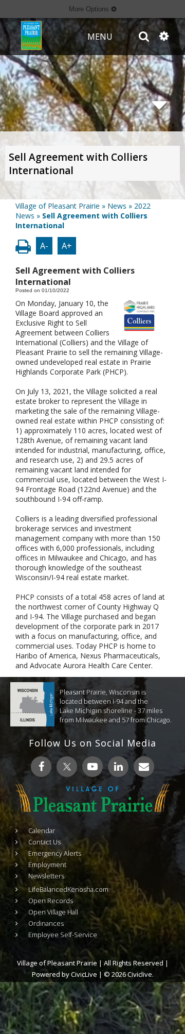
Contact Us (44, 841)
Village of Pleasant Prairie (57, 206)
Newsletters (46, 875)
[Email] (144, 766)
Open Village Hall (53, 912)
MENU (100, 36)
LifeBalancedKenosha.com (68, 889)
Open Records (50, 900)
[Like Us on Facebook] (41, 766)
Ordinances (46, 923)
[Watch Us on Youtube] (92, 766)
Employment (47, 864)
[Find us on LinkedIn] (118, 766)
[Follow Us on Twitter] (67, 766)
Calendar (41, 830)
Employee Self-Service (62, 934)
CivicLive (84, 974)
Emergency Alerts (54, 853)
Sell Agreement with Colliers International (78, 163)
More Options (90, 9)
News (116, 206)
